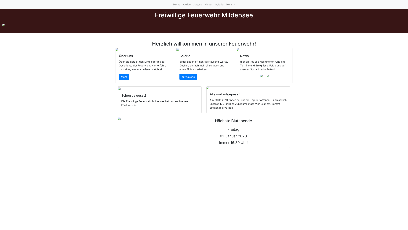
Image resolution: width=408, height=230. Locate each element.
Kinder (208, 4)
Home (176, 4)
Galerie (219, 4)
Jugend (197, 4)
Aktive (187, 4)
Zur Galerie (188, 76)
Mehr (229, 4)
